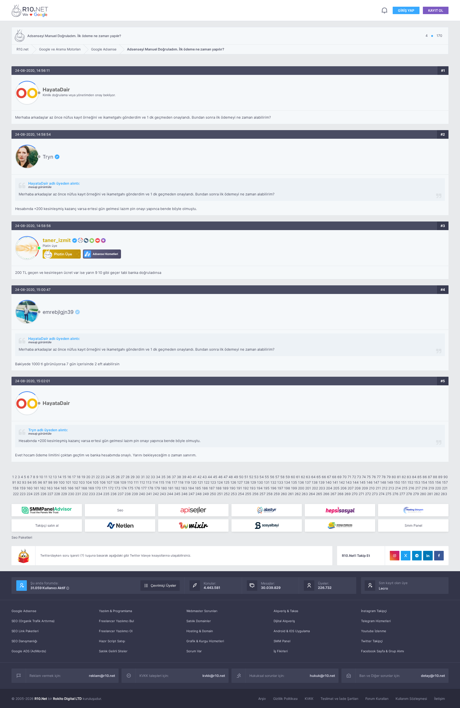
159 (23, 488)
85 (419, 477)
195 (267, 488)
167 (77, 488)
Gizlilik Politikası (285, 699)
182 (177, 488)
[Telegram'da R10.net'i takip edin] (417, 555)
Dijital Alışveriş (284, 621)
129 (253, 482)
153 (417, 482)
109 (123, 482)
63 (308, 477)
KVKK (309, 699)
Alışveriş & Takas (286, 611)
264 (312, 494)
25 (113, 477)
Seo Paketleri (22, 537)
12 (50, 477)
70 (345, 477)
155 (431, 482)
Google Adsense (24, 611)
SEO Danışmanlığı (24, 641)
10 (41, 477)
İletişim (439, 699)
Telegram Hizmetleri (376, 621)
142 (342, 482)
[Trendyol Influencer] (193, 525)
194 (260, 488)
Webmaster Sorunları (201, 611)
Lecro (383, 588)
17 (74, 477)
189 (226, 488)
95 (35, 482)
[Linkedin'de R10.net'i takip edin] (428, 555)
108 (116, 482)
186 (205, 488)
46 (220, 477)
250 (213, 494)
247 (192, 494)
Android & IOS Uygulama (292, 631)
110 (130, 482)
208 (358, 488)
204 (329, 488)
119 (187, 482)
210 (372, 488)
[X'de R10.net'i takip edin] (405, 555)
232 (85, 494)
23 (103, 477)
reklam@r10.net (102, 676)
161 (36, 488)
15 (64, 477)
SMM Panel (282, 641)
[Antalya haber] (340, 525)
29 (133, 477)
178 (150, 488)
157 (445, 482)
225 (37, 494)
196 (273, 488)
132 (273, 482)
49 (236, 477)
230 (71, 494)
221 (445, 488)
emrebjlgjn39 (58, 312)
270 (355, 494)
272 (368, 494)
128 (246, 482)
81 (399, 477)
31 (143, 477)
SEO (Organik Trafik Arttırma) (33, 621)
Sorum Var (194, 651)
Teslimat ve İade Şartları (339, 699)
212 (384, 488)
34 (158, 477)
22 (98, 477)
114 (155, 482)
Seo (120, 510)
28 (128, 477)
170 (98, 488)
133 (280, 482)
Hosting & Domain (199, 631)
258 (269, 494)
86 (425, 477)
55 (267, 477)
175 (130, 488)
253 (234, 494)
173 (117, 488)
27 (123, 477)
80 (394, 477)
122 (206, 482)
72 (354, 477)
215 (405, 488)
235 (106, 494)
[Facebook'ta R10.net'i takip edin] (439, 555)
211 (378, 488)
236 (113, 494)
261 (291, 494)
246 (184, 494)
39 (184, 477)
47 (226, 477)
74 (364, 477)
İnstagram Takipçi (374, 611)
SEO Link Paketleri (25, 631)
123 (213, 482)
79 (389, 477)
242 (156, 494)
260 (284, 494)
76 (374, 477)
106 (103, 482)
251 (220, 494)
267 (333, 494)
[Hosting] (266, 510)
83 (409, 477)
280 (423, 494)
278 (409, 494)
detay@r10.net (433, 676)
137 (308, 482)
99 (55, 482)
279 (416, 494)
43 (204, 477)
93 (24, 482)
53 (256, 477)
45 (215, 477)
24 (108, 477)
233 (92, 494)
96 (40, 482)
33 (153, 477)
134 (287, 482)
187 (212, 488)
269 (348, 494)
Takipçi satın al (46, 525)
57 (277, 477)
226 (43, 494)
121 (200, 482)
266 (326, 494)
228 (57, 494)
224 (30, 494)
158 (16, 488)
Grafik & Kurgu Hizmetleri (205, 641)
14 (60, 477)
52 (251, 477)
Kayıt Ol (435, 10)
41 (194, 477)
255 (248, 494)
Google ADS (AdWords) (29, 651)
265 (319, 494)
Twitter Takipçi (372, 641)
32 (148, 477)
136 (301, 482)
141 (335, 482)
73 (359, 477)
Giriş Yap (406, 10)
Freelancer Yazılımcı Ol (115, 631)
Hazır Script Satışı (112, 641)
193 (253, 488)
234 (99, 494)
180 (164, 488)
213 (391, 488)
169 (91, 488)
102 (75, 482)
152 (410, 482)
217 (418, 488)
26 (118, 477)
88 (435, 477)
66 (324, 477)
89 (440, 477)
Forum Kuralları (376, 699)
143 (349, 482)
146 (370, 482)
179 (157, 488)
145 (363, 482)
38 (179, 477)
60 (293, 477)
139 (322, 482)
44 (210, 477)
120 (194, 482)
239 (135, 494)
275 (388, 494)
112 (142, 482)
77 (379, 477)
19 (83, 477)
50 (241, 477)
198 (287, 488)
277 (402, 494)
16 (69, 477)
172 (111, 488)
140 (329, 482)
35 (163, 477)
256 (255, 494)
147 (376, 482)
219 (431, 488)
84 (414, 477)
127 (240, 482)
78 (384, 477)
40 (189, 477)
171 (104, 488)
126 (233, 482)
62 (303, 477)
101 (68, 482)
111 (136, 482)
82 (404, 477)
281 (430, 494)
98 (50, 482)
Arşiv (262, 699)
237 (121, 494)
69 (339, 477)
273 (375, 494)
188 (219, 488)
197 (280, 488)
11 (45, 477)
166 (71, 488)
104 (89, 482)
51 (246, 477)
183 (184, 488)
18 (78, 477)
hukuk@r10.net (322, 676)
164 (57, 488)
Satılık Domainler (198, 621)
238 (128, 494)
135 (294, 482)
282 (437, 494)
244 (170, 494)
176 (137, 488)
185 (198, 488)
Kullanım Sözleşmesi (411, 699)
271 (361, 494)
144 (356, 482)
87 (430, 477)
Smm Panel (413, 525)
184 (191, 488)
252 (227, 494)
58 (282, 477)
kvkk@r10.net (213, 676)
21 (93, 477)
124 (220, 482)
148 (383, 482)
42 (199, 477)
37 (174, 477)
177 (144, 488)
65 (318, 477)
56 (272, 477)
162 (43, 488)
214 (398, 488)
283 (444, 494)
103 (82, 482)
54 (261, 477)
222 (16, 494)
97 (45, 482)
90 (445, 477)
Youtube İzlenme (373, 631)
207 (351, 488)
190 (233, 488)
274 (382, 494)
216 (411, 488)
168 (84, 488)
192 (246, 488)
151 (404, 482)
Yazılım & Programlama (115, 611)
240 (142, 494)
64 (313, 477)
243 (163, 494)
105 (96, 482)
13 (55, 477)
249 (206, 494)
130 (260, 482)
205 (336, 488)
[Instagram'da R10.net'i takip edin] (394, 555)
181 (170, 488)
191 (239, 488)
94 (29, 482)
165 (64, 488)
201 (308, 488)
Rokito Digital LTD (67, 699)
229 (64, 494)
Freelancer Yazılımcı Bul (116, 621)
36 (169, 477)
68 (334, 477)
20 (88, 477)
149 (390, 482)
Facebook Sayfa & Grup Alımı (382, 651)
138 (315, 482)
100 (62, 482)
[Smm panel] (47, 510)
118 (181, 482)
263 (305, 494)
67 (329, 477)
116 (168, 482)
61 (298, 477)
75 (369, 477)
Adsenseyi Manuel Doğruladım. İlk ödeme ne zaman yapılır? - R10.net (31, 10)
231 (78, 494)
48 (231, 477)
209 (365, 488)
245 (177, 494)
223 (23, 494)
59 (288, 477)
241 (149, 494)
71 (349, 477)
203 (322, 488)
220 (438, 488)
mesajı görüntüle (40, 187)
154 (424, 482)
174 (124, 488)
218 (424, 488)
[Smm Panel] (193, 510)
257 (262, 494)
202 (315, 488)
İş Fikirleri (281, 651)
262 (298, 494)
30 (138, 477)
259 (277, 494)
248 (199, 494)
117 (174, 482)
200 (301, 488)
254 (241, 494)
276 (395, 494)
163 (50, 488)
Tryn (48, 157)
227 (50, 494)
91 (14, 482)
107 (109, 482)
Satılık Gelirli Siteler (113, 651)
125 (227, 482)
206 (343, 488)
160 (30, 488)
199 (294, 488)
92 (19, 482)
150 (397, 482)
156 (438, 482)
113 (148, 482)
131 (267, 482)
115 (161, 482)
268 (340, 494)
